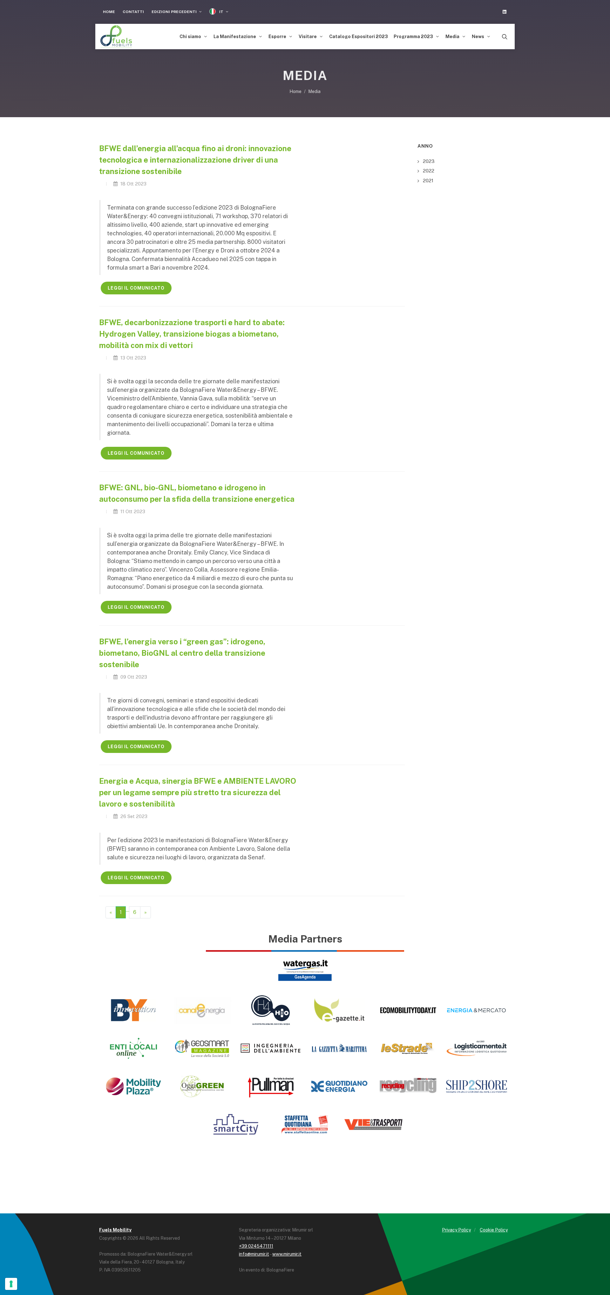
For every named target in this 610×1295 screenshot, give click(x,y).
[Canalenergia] (202, 1010)
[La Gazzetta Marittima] (339, 1048)
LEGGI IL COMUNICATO (136, 288)
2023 (429, 161)
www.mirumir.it (287, 1254)
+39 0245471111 (256, 1246)
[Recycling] (407, 1086)
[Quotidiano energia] (339, 1086)
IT (221, 12)
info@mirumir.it (254, 1254)
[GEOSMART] (202, 1048)
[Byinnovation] (133, 1010)
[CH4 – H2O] (270, 1010)
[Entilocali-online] (133, 1048)
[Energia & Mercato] (476, 1010)
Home (109, 12)
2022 (428, 170)
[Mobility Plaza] (133, 1086)
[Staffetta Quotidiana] (305, 1124)
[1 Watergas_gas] (305, 969)
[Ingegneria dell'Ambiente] (270, 1048)
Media (314, 91)
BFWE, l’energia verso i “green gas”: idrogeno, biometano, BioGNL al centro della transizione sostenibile (182, 653)
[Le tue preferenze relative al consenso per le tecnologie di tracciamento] (11, 1284)
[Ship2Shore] (476, 1086)
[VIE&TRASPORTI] (373, 1124)
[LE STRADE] (407, 1048)
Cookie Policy (494, 1229)
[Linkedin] (504, 12)
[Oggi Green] (202, 1086)
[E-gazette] (339, 1010)
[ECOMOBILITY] (407, 1010)
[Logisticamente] (476, 1048)
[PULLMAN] (270, 1086)
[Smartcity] (236, 1124)
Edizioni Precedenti (175, 12)
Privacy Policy (456, 1229)
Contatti (133, 12)
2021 (428, 180)
